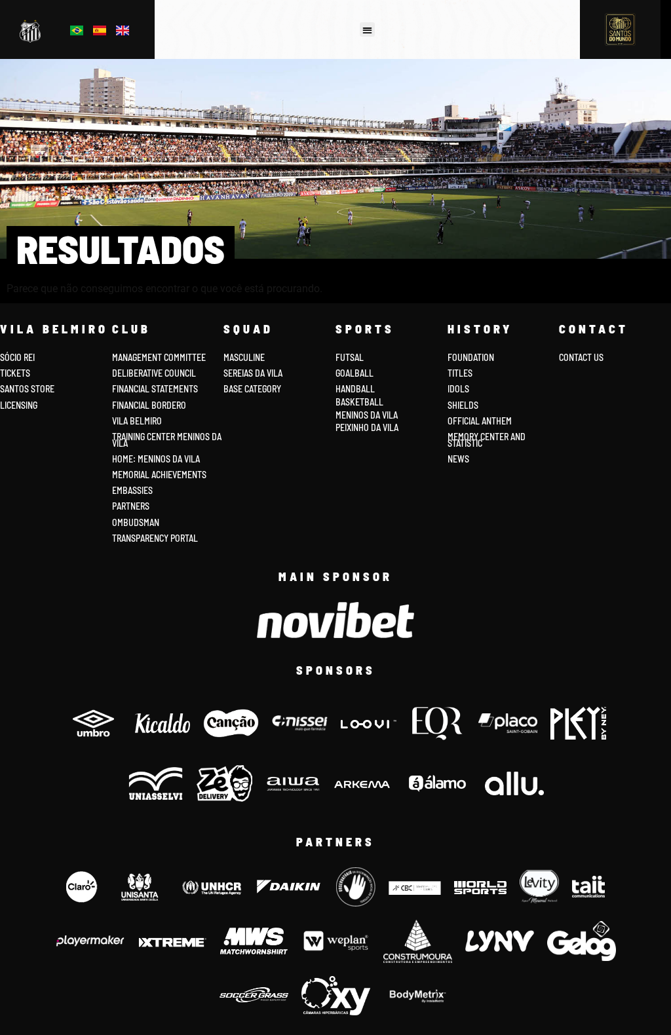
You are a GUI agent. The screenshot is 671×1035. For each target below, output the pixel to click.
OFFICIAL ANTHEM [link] (480, 420)
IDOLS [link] (458, 388)
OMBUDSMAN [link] (135, 522)
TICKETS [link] (15, 373)
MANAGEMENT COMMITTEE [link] (159, 357)
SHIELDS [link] (463, 405)
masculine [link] (244, 357)
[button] (367, 29)
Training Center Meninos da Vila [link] (166, 440)
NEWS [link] (458, 458)
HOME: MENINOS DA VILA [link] (156, 458)
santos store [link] (27, 388)
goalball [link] (355, 373)
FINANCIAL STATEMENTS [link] (155, 388)
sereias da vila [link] (252, 373)
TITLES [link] (460, 373)
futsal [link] (350, 357)
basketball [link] (359, 401)
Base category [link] (252, 388)
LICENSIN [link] (16, 405)
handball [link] (355, 388)
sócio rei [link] (17, 357)
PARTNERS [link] (130, 506)
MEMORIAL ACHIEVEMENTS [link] (159, 474)
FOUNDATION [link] (471, 357)
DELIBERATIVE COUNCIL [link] (154, 373)
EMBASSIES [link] (132, 490)
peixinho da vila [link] (367, 427)
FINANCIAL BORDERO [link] (149, 405)
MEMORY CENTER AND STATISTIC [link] (487, 440)
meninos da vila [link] (367, 415)
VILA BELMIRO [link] (137, 420)
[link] (32, 31)
